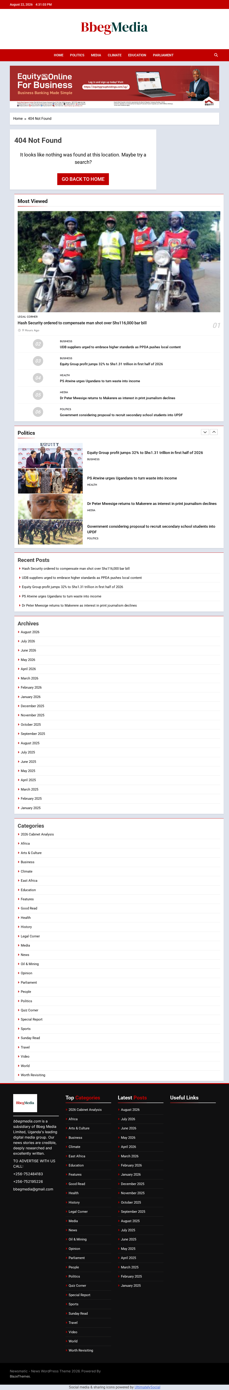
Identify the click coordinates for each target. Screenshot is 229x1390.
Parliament (163, 55)
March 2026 (29, 678)
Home (58, 55)
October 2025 (31, 725)
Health (65, 375)
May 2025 (28, 771)
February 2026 (31, 688)
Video (25, 1057)
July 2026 (28, 641)
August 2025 (30, 743)
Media (96, 55)
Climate (114, 55)
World (25, 1066)
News (25, 955)
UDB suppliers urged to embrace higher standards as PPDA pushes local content (120, 347)
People (26, 992)
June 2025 (28, 762)
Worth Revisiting (33, 1075)
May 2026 (28, 660)
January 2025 (30, 808)
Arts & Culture (31, 853)
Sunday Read (30, 1038)
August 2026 (30, 632)
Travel (25, 1047)
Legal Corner (28, 317)
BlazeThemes (20, 1376)
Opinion (26, 973)
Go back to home (83, 179)
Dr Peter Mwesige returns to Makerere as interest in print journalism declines (117, 398)
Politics (77, 55)
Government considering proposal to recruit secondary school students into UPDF (121, 415)
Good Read (29, 908)
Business (66, 341)
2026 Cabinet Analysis (37, 834)
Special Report (31, 1019)
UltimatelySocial (147, 1387)
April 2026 (28, 669)
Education (137, 55)
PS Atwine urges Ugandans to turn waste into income (100, 381)
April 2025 (28, 780)
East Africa (29, 881)
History (26, 927)
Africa (25, 844)
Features (27, 899)
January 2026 (30, 697)
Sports (26, 1029)
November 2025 (32, 715)
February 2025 (31, 799)
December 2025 (32, 706)
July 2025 (28, 752)
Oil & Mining (30, 964)
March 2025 (29, 789)
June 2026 (28, 650)
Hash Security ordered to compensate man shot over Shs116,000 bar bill (82, 323)
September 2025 (33, 734)
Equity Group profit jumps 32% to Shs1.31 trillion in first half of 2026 (111, 364)
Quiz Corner (29, 1010)
